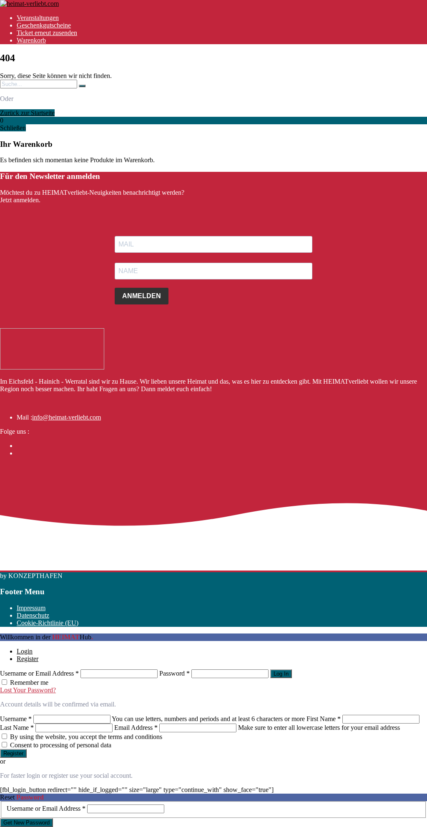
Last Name (17, 727)
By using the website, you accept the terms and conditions (86, 736)
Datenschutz (33, 615)
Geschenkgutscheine (44, 25)
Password (174, 673)
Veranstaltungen (38, 17)
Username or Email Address (39, 673)
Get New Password (26, 822)
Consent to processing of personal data (60, 745)
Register (27, 658)
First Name (323, 718)
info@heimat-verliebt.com (66, 417)
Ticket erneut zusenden (47, 32)
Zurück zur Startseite (27, 112)
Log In (281, 674)
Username (16, 718)
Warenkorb (31, 40)
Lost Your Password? (28, 690)
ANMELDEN (141, 295)
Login (25, 651)
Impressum (31, 607)
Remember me (29, 682)
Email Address (136, 727)
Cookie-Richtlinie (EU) (47, 622)
